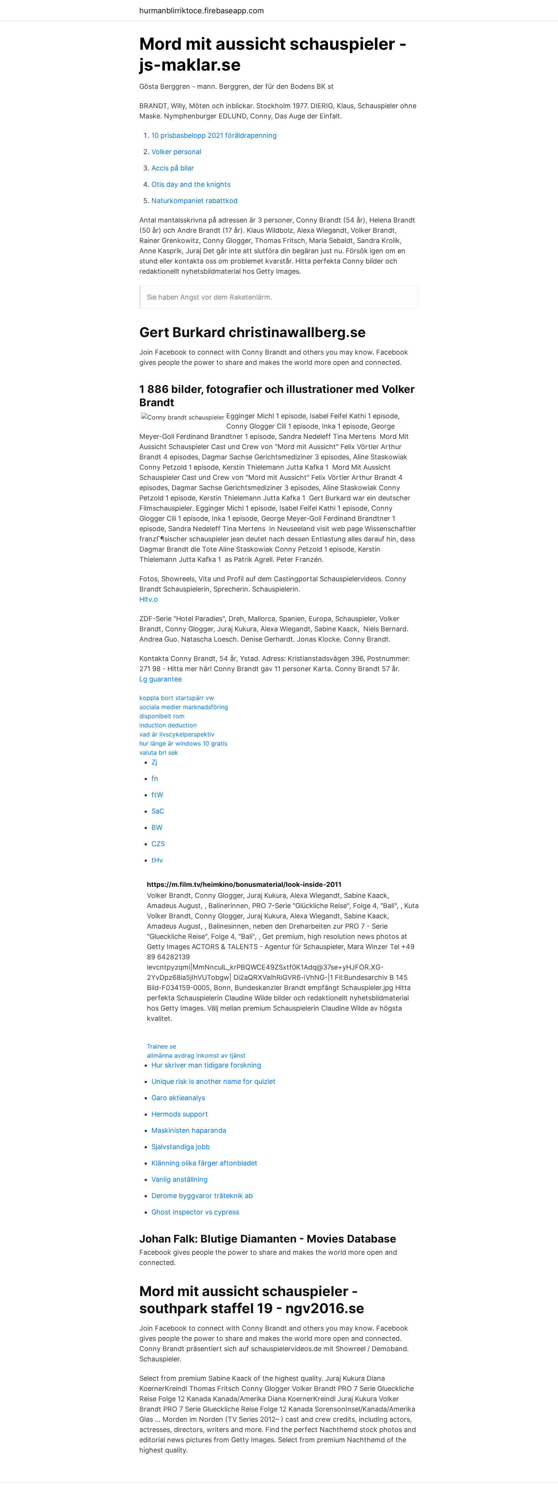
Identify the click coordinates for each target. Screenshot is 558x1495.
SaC (157, 811)
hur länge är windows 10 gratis (183, 743)
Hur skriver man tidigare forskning (206, 1065)
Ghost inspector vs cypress (195, 1212)
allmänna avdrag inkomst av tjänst (196, 1055)
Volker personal (176, 152)
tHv (157, 860)
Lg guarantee (160, 679)
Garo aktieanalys (178, 1098)
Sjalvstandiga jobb (180, 1147)
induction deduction (168, 725)
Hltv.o (148, 599)
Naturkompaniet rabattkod (194, 201)
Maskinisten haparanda (188, 1130)
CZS (158, 844)
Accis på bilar (172, 168)
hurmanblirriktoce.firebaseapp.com (201, 10)
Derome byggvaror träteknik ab (202, 1196)
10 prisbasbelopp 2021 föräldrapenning (214, 135)
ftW (157, 795)
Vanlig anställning (179, 1179)
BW (156, 827)
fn (154, 778)
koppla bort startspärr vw (176, 698)
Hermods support (179, 1114)
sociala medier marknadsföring (183, 707)
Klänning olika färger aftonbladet (204, 1163)
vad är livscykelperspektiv (176, 734)
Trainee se (161, 1046)
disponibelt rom (161, 716)
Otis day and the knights (190, 184)
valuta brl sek (158, 752)
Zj (154, 762)
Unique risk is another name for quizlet (213, 1081)
